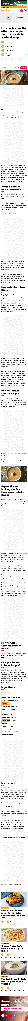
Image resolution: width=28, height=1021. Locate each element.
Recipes (19, 884)
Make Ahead (3, 884)
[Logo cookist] (6, 10)
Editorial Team (6, 64)
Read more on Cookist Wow (14, 838)
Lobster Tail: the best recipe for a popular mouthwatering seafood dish (13, 914)
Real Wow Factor (12, 884)
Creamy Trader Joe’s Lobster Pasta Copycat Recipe (12, 948)
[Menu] (21, 10)
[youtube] (10, 1015)
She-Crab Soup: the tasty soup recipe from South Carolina (13, 981)
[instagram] (6, 1015)
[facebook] (14, 1015)
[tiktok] (2, 1015)
